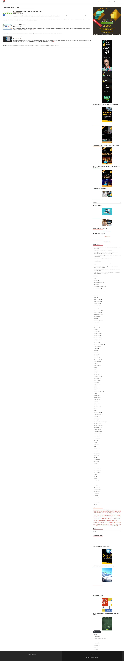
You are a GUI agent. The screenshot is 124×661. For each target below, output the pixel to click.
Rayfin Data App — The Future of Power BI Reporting (103, 250)
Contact (120, 1)
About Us (95, 622)
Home (100, 1)
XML (95, 504)
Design (95, 363)
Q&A (95, 442)
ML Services (96, 399)
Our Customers (96, 631)
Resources (111, 1)
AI (6, 19)
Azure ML (40, 19)
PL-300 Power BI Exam (98, 414)
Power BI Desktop (116, 518)
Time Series (96, 493)
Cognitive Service (97, 333)
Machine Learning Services (44, 45)
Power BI (26, 20)
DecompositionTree (97, 361)
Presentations (96, 436)
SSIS (95, 478)
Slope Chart (96, 465)
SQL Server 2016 (97, 468)
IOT (76, 19)
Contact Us (96, 637)
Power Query (96, 433)
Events (95, 370)
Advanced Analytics (96, 510)
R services (95, 451)
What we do (105, 1)
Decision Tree (96, 357)
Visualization (96, 502)
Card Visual (96, 323)
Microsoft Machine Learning (20, 20)
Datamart (95, 352)
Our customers (97, 619)
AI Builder (95, 280)
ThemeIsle (96, 645)
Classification (96, 331)
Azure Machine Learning (34, 19)
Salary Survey (96, 459)
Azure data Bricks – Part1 (19, 37)
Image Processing (97, 384)
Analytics (8, 19)
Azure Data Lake (22, 19)
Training (95, 495)
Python (47, 33)
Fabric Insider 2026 (97, 376)
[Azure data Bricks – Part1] (7, 39)
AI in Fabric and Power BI (98, 282)
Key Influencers (96, 387)
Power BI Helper (97, 423)
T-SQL (95, 485)
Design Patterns (96, 365)
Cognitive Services (97, 335)
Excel (95, 372)
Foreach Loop (99, 515)
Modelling (96, 401)
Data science (115, 512)
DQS (95, 367)
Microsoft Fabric (97, 395)
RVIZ (95, 457)
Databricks (64, 19)
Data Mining (32, 33)
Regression (96, 455)
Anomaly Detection (97, 288)
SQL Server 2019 (97, 472)
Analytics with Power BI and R (15, 19)
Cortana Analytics (97, 337)
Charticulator (96, 327)
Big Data (95, 318)
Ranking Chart (96, 453)
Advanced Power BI (104, 510)
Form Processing (97, 380)
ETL (71, 19)
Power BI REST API (97, 427)
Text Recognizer (96, 491)
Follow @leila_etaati (107, 241)
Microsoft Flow (96, 397)
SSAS (95, 474)
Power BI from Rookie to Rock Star (105, 520)
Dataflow (95, 350)
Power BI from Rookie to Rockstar (99, 421)
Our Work (96, 635)
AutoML (95, 293)
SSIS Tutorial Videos (97, 482)
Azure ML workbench (45, 19)
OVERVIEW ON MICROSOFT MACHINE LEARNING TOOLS (27, 11)
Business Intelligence (97, 320)
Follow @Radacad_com (107, 231)
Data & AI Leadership (97, 338)
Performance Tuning (97, 412)
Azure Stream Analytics (98, 314)
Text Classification (97, 489)
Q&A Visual (96, 444)
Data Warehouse (97, 346)
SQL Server (112, 524)
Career (95, 325)
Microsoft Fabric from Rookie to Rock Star (105, 516)
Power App (96, 416)
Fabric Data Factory (97, 374)
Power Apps (98, 518)
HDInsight (73, 19)
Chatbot (95, 329)
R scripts (79, 19)
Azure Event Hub (28, 19)
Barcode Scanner (97, 316)
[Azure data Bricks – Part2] (7, 26)
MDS (95, 393)
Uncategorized (96, 500)
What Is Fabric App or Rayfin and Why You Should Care (103, 258)
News (95, 404)
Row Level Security (98, 524)
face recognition (96, 378)
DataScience (68, 19)
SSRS (95, 483)
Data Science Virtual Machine (57, 19)
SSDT (95, 476)
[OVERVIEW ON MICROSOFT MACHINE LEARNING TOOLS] (7, 13)
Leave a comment (34, 20)
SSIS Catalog (96, 480)
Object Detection (97, 406)
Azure (20, 33)
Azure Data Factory (97, 301)
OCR (95, 408)
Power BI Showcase (97, 431)
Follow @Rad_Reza (107, 236)
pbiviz (95, 410)
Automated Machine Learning (99, 291)
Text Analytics (96, 487)
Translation (96, 497)
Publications (96, 438)
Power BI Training (97, 624)
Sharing (95, 463)
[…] (33, 29)
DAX (95, 355)
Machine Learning (13, 20)
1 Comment (56, 45)
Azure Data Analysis (24, 45)
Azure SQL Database (97, 312)
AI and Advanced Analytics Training (100, 626)
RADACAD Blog (97, 633)
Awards (95, 295)
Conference (98, 512)
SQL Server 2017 (97, 470)
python (29, 20)
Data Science (51, 19)
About (116, 1)
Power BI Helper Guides (98, 425)
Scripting (95, 461)
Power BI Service (97, 429)
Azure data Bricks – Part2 (19, 24)
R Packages (51, 33)
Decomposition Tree (97, 359)
